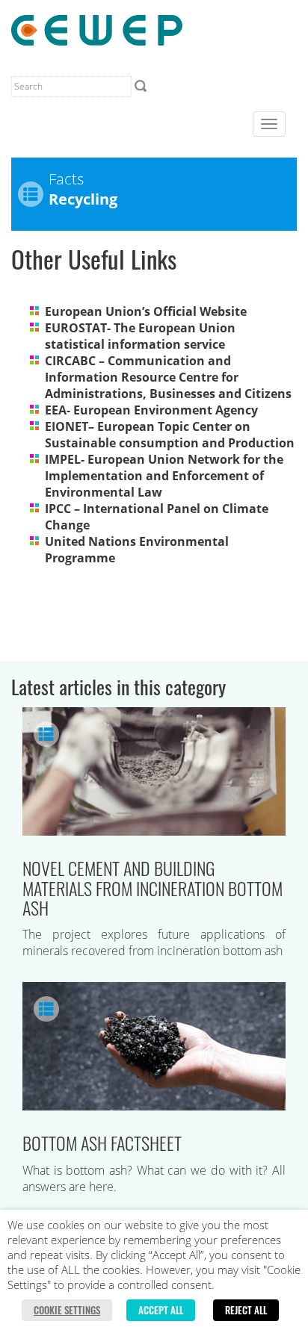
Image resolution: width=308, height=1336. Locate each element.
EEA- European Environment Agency (151, 410)
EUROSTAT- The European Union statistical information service (140, 336)
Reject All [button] (246, 1309)
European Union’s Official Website (146, 311)
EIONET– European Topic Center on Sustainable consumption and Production (170, 434)
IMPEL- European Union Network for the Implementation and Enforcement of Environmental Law (164, 475)
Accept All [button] (160, 1309)
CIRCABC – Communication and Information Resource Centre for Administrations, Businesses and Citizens (168, 377)
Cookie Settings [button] (67, 1309)
